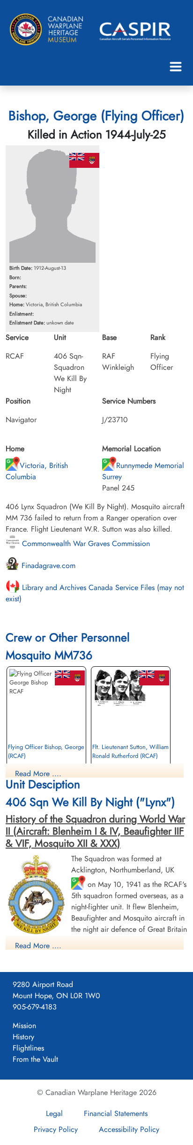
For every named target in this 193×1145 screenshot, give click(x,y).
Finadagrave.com (47, 565)
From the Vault (35, 1059)
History (23, 1036)
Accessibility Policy (129, 1129)
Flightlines (28, 1048)
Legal (54, 1113)
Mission (24, 1025)
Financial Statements (116, 1113)
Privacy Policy (56, 1129)
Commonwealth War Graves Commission (85, 543)
